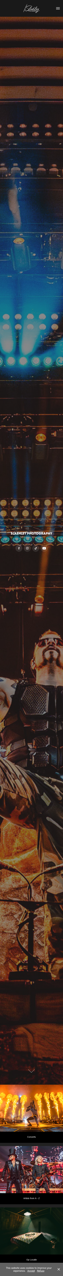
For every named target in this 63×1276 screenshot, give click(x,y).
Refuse (40, 1270)
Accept (31, 1270)
